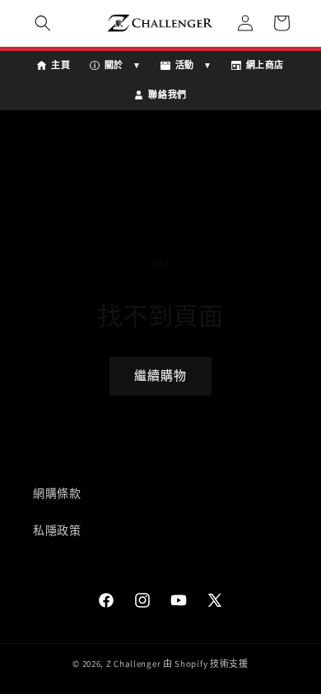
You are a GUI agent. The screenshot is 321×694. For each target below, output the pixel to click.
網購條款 (57, 493)
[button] (43, 23)
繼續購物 (160, 375)
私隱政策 (57, 530)
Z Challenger (133, 663)
